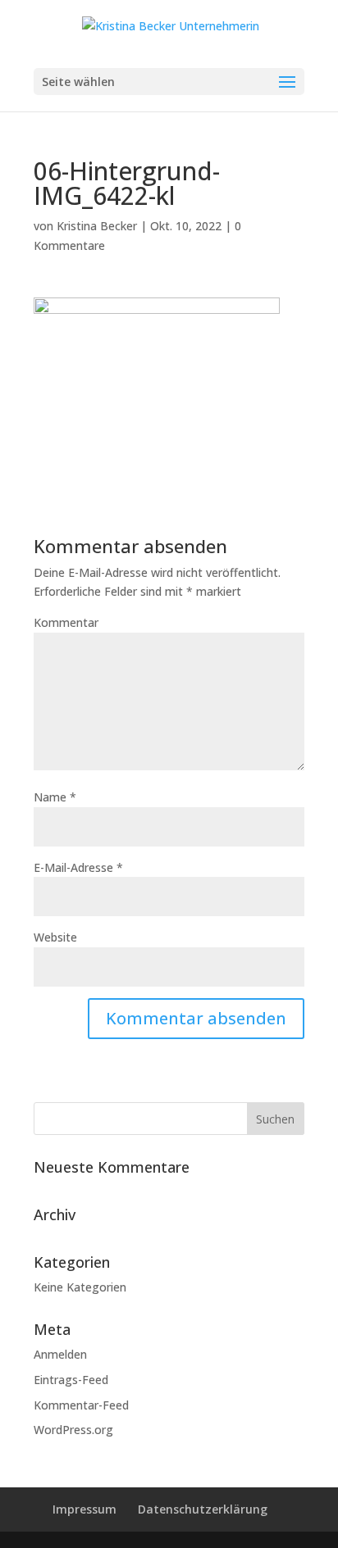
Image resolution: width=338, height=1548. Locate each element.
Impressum (84, 1509)
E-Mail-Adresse (78, 867)
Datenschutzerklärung (202, 1509)
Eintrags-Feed (71, 1379)
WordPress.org (73, 1429)
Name (55, 797)
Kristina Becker (97, 226)
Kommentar (66, 622)
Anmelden (60, 1354)
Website (55, 937)
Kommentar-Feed (81, 1405)
